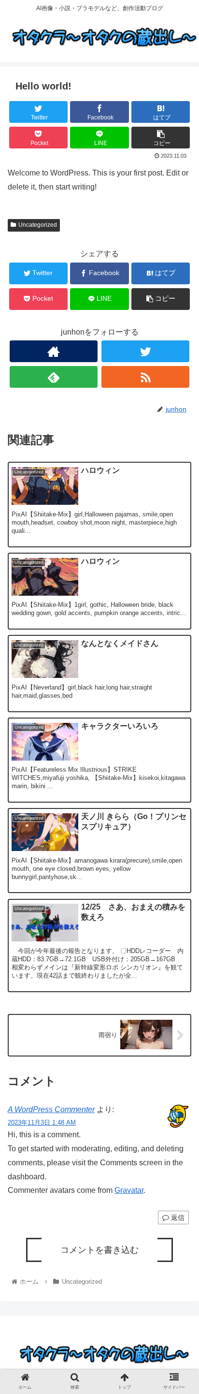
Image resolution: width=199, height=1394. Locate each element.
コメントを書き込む (99, 1250)
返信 (177, 1217)
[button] (179, 1016)
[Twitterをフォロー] (145, 351)
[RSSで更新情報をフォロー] (145, 377)
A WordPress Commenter (51, 1109)
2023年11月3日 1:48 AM (42, 1122)
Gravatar (128, 1190)
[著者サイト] (54, 351)
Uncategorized (37, 224)
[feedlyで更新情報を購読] (54, 377)
